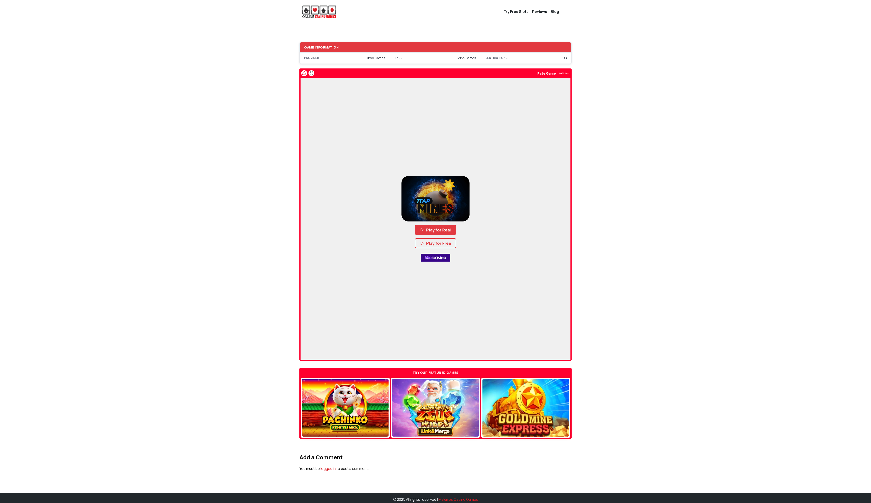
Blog (555, 11)
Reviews (539, 11)
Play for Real (439, 230)
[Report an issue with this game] (304, 73)
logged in (328, 468)
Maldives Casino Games (458, 499)
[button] (435, 198)
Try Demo (345, 407)
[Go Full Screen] (311, 73)
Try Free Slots (516, 11)
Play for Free (438, 243)
